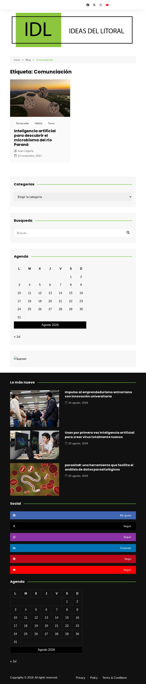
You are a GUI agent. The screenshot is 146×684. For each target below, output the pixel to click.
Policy (94, 677)
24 (19, 309)
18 (29, 301)
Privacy (80, 677)
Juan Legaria (25, 150)
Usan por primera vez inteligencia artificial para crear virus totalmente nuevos (99, 434)
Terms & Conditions (114, 677)
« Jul (17, 336)
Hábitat (38, 123)
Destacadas (22, 123)
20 (50, 301)
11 (29, 293)
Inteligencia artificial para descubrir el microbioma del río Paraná (35, 137)
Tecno (51, 123)
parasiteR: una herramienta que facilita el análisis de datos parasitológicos (99, 467)
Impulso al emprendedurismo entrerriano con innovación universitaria (98, 394)
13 (50, 293)
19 (40, 301)
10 (19, 293)
